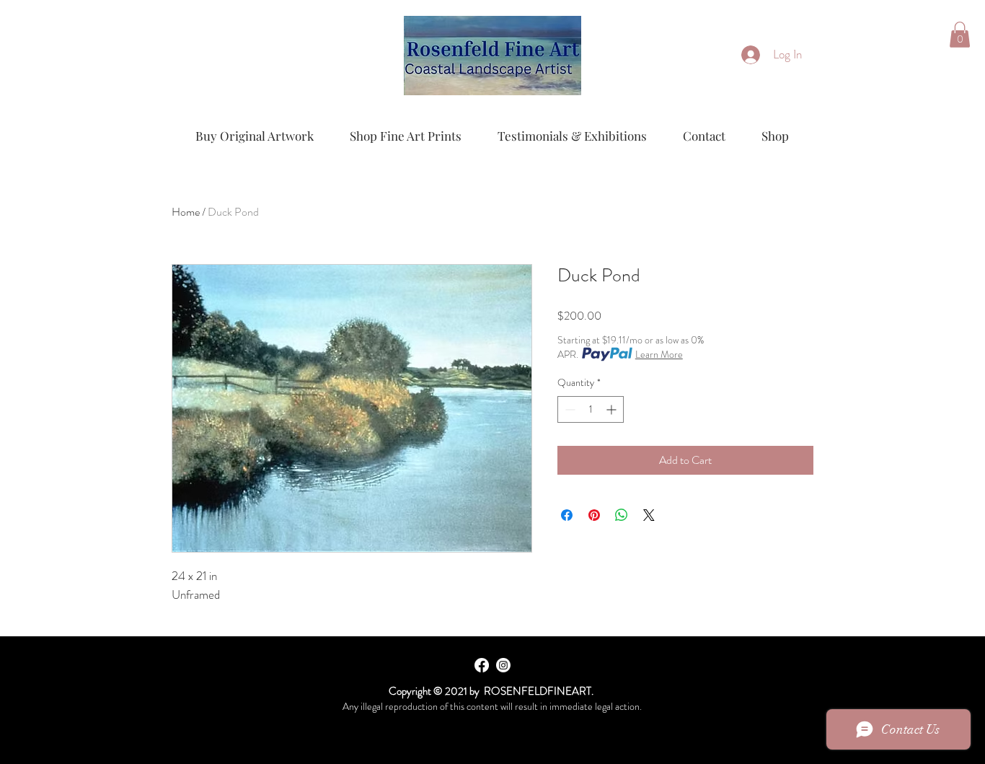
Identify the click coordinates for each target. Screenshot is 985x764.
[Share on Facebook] (566, 515)
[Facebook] (481, 665)
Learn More (659, 354)
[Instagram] (503, 665)
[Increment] (613, 409)
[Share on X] (649, 515)
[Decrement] (569, 409)
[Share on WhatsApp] (621, 515)
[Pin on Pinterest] (594, 515)
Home (186, 211)
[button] (960, 35)
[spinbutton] (591, 409)
